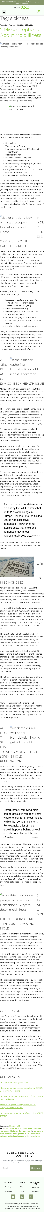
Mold (18, 1126)
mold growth (18, 1134)
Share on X (35, 536)
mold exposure (6, 1134)
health (11, 1128)
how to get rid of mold (9, 1131)
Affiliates (35, 1191)
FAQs (22, 1191)
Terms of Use (22, 1205)
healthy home (21, 1128)
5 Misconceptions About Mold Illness (20, 32)
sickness (28, 1136)
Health (12, 1126)
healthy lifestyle (34, 1128)
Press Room (8, 1191)
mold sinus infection (16, 1136)
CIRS (6, 1128)
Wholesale (36, 1188)
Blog (21, 1187)
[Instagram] (22, 1196)
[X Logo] (31, 1196)
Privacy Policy (34, 1203)
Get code (35, 1168)
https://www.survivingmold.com (14, 1082)
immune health (25, 1131)
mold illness (30, 1134)
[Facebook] (13, 1196)
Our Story (8, 1187)
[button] (4, 12)
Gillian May (29, 25)
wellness (36, 1136)
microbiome (38, 1131)
